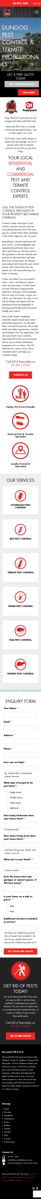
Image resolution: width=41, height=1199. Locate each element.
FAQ (6, 1135)
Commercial (20, 174)
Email (8, 722)
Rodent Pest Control (20, 674)
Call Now (28, 93)
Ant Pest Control (20, 539)
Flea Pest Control (20, 640)
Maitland (5, 1177)
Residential (20, 163)
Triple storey (15, 803)
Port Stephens (17, 1180)
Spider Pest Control (20, 606)
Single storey (15, 792)
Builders (7, 1125)
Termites (7, 1129)
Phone (8, 749)
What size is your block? (18, 860)
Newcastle (32, 1174)
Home (6, 1109)
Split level (14, 808)
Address (9, 735)
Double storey (16, 798)
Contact (7, 1139)
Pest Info (7, 1132)
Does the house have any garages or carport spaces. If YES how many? (20, 880)
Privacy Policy (9, 1142)
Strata (6, 1122)
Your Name (11, 708)
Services (7, 1112)
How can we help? (14, 762)
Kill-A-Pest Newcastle (7, 9)
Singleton (20, 1177)
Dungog (27, 1177)
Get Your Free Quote (21, 84)
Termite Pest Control (21, 573)
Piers (12, 911)
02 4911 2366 (20, 3)
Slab (12, 906)
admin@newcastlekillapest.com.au (20, 1160)
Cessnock (12, 1177)
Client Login (37, 3)
